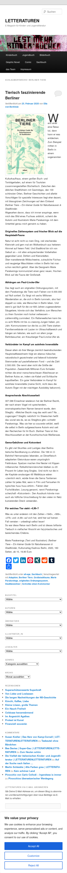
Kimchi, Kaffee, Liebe (17, 701)
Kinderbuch (11, 54)
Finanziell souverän (16, 723)
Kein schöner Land (24, 771)
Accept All (33, 846)
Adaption (13, 577)
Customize (33, 855)
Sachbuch (41, 62)
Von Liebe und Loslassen (19, 693)
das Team (10, 69)
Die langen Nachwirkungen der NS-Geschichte (30, 697)
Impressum (26, 69)
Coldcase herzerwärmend (19, 712)
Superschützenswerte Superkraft (23, 690)
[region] (33, 842)
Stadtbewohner (13, 583)
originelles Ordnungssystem (33, 580)
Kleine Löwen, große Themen (21, 705)
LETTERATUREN (22, 20)
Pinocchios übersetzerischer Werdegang (30, 778)
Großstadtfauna (42, 577)
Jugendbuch (28, 54)
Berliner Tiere (26, 577)
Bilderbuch (45, 54)
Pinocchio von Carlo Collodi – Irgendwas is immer (33, 774)
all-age (27, 574)
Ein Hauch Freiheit (15, 708)
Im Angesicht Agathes (17, 716)
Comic (28, 62)
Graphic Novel (13, 62)
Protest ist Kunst (14, 720)
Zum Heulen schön (30, 752)
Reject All (33, 865)
